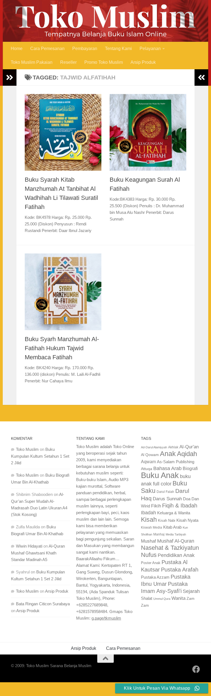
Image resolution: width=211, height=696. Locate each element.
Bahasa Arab (167, 468)
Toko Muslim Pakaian (31, 62)
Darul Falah (165, 492)
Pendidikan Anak (176, 555)
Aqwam (148, 461)
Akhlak (173, 447)
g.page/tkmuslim (106, 618)
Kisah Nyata (187, 520)
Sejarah (191, 591)
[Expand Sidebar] (9, 77)
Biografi (190, 468)
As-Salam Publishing (175, 461)
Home (17, 48)
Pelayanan (150, 48)
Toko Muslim (27, 449)
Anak (168, 453)
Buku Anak (160, 475)
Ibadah (148, 512)
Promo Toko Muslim (103, 62)
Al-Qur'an (189, 446)
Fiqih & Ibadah (179, 505)
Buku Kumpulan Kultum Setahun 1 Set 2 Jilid (40, 456)
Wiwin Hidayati (29, 546)
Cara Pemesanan (47, 48)
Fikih (156, 506)
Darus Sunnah (167, 498)
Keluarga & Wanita (173, 512)
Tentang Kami (118, 48)
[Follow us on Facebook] (196, 669)
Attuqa (146, 468)
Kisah (149, 519)
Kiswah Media (151, 527)
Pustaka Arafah (179, 570)
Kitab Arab (172, 527)
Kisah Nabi (166, 520)
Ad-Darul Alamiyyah (154, 447)
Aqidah (187, 453)
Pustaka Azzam (155, 577)
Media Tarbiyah (176, 534)
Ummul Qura (161, 598)
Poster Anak (150, 563)
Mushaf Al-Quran (175, 541)
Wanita (178, 598)
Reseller (68, 62)
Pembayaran (84, 48)
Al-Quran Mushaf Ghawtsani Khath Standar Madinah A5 (38, 553)
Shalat (146, 598)
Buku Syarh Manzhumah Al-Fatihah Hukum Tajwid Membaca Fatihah (62, 348)
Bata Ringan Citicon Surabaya (43, 603)
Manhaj (159, 534)
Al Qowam (150, 455)
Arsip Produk (143, 62)
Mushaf (148, 541)
